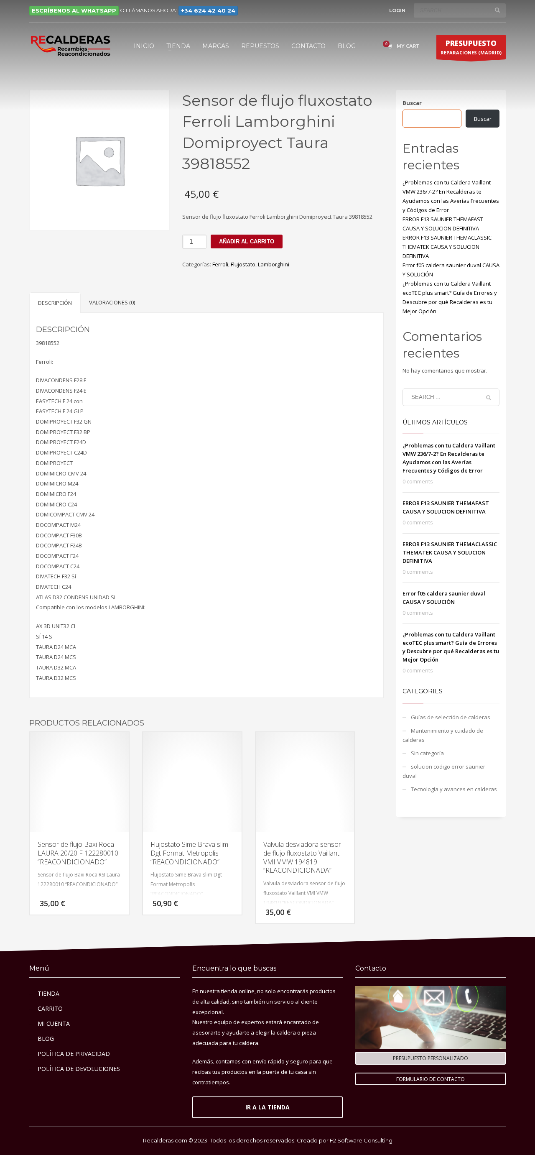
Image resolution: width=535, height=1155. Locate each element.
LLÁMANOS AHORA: (180, 10)
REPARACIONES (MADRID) (471, 47)
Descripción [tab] (55, 303)
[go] (497, 10)
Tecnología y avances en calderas (454, 789)
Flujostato (243, 264)
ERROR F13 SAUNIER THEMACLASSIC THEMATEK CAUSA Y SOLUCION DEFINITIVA (447, 247)
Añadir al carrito (246, 241)
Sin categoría (427, 753)
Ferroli (220, 264)
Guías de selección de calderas (450, 717)
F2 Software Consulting (361, 1140)
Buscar (412, 103)
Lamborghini (273, 264)
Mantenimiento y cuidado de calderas (443, 735)
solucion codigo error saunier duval (444, 771)
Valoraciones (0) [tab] (112, 302)
